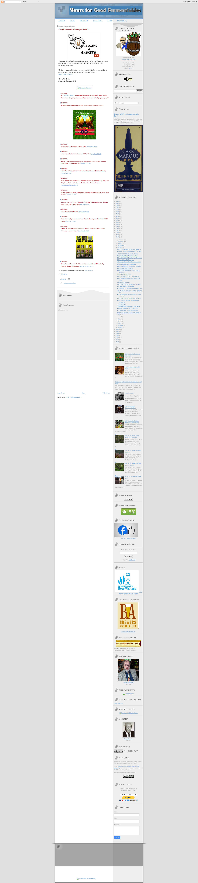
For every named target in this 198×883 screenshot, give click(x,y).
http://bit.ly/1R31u (86, 163)
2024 (117, 205)
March (120, 323)
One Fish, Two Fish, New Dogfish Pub (128, 276)
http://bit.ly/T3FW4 (70, 221)
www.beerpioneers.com (86, 266)
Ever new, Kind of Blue (123, 282)
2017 (117, 220)
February (120, 325)
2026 (117, 201)
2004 (117, 337)
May (119, 319)
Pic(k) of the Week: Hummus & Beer (127, 255)
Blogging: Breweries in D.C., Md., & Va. (128, 308)
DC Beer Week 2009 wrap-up (125, 260)
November (121, 241)
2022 (117, 209)
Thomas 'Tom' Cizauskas (128, 59)
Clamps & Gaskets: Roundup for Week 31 (73, 29)
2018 (117, 218)
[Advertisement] (74, 375)
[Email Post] (68, 279)
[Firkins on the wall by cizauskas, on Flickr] (84, 88)
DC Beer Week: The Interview (125, 286)
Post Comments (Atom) (74, 397)
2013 (117, 228)
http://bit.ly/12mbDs (92, 146)
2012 (117, 230)
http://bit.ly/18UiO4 (72, 194)
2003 (117, 340)
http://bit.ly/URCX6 (66, 173)
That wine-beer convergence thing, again (128, 306)
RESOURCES (122, 21)
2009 (117, 237)
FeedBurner (132, 559)
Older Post (106, 393)
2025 (117, 203)
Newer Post (61, 393)
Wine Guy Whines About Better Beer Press (129, 262)
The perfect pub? (129, 393)
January (120, 327)
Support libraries (118, 703)
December (121, 239)
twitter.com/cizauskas (65, 74)
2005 (117, 335)
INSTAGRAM (97, 21)
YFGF (130, 68)
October (120, 243)
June (119, 317)
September (121, 245)
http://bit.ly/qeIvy (84, 204)
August (120, 247)
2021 (117, 212)
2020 (117, 214)
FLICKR (109, 21)
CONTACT (61, 21)
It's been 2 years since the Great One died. (129, 251)
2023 (117, 207)
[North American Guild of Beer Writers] (127, 592)
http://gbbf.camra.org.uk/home (69, 185)
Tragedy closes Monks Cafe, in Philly (127, 253)
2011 (117, 232)
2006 (117, 333)
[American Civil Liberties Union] (128, 713)
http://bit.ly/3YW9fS (83, 231)
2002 (117, 342)
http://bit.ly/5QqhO (84, 211)
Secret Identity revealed (124, 274)
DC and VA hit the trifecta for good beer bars (129, 258)
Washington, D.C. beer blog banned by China (129, 288)
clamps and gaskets (70, 283)
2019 (117, 216)
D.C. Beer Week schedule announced (127, 310)
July (119, 314)
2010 (117, 235)
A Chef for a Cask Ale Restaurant (126, 264)
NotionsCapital (88, 270)
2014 (117, 226)
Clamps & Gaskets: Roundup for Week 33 (129, 266)
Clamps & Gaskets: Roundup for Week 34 (129, 249)
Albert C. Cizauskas (128, 738)
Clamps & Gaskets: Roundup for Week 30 (129, 312)
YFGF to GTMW (121, 304)
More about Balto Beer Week (125, 268)
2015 (117, 224)
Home (83, 393)
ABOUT (72, 21)
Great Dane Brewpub (68, 95)
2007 (117, 331)
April (119, 321)
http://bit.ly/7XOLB (96, 154)
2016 (117, 222)
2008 (117, 329)
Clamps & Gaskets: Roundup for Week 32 (129, 284)
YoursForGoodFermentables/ (128, 538)
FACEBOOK (84, 21)
